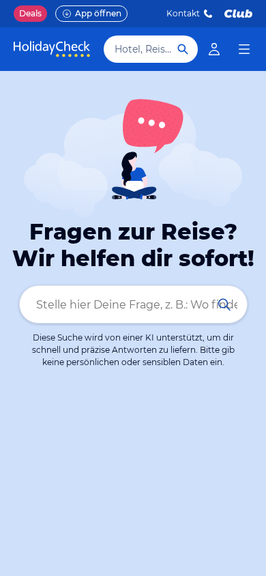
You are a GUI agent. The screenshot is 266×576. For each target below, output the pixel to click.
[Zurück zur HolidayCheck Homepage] (52, 49)
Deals (30, 13)
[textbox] (133, 304)
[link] (214, 49)
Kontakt (183, 13)
